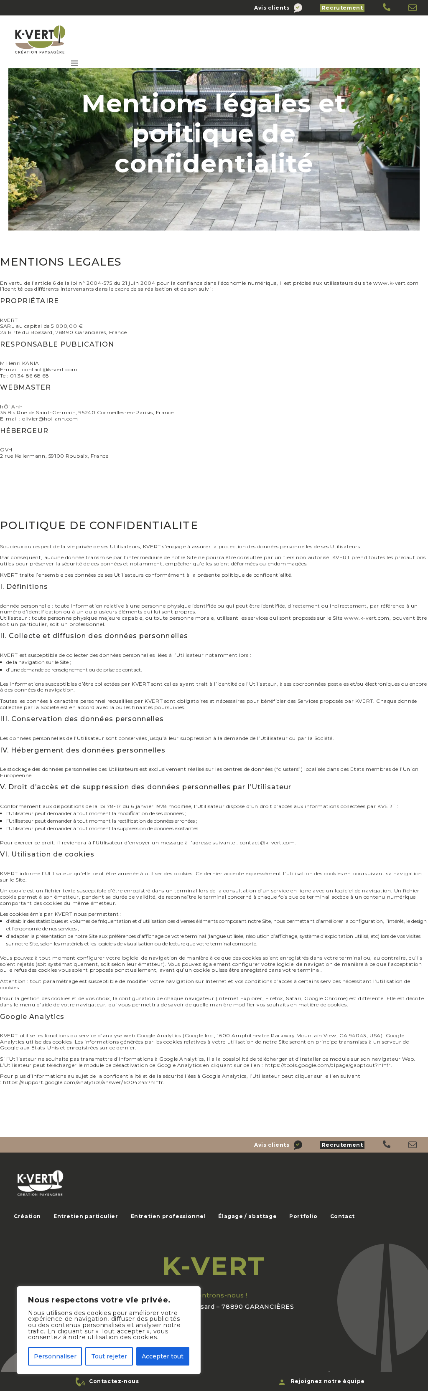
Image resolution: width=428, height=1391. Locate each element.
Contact (342, 1216)
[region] (109, 1330)
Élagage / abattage (247, 1216)
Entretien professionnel (168, 1216)
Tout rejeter (109, 1356)
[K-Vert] (387, 8)
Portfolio (303, 1216)
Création (27, 1216)
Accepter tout (162, 1356)
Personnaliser (55, 1356)
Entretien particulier (86, 1216)
